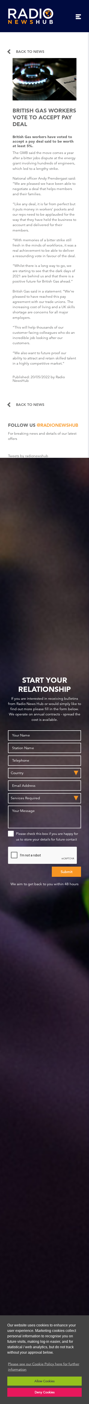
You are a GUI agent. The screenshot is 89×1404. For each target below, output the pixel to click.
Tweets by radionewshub (28, 456)
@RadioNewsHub (57, 425)
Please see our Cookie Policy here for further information (43, 1367)
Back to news (30, 52)
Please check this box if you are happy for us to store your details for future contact (47, 836)
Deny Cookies (45, 1392)
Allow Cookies (44, 1381)
